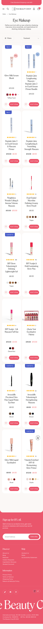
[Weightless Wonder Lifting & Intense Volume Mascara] (11, 179)
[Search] (8, 8)
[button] (6, 104)
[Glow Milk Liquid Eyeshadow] (11, 441)
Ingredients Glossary (9, 562)
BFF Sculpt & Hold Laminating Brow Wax (31, 266)
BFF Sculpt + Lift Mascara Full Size (12, 330)
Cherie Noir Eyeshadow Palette (31, 332)
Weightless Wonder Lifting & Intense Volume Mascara (11, 202)
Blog (4, 555)
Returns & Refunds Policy (11, 581)
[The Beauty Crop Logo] (21, 9)
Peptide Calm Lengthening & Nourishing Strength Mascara (31, 145)
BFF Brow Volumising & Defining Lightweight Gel (11, 267)
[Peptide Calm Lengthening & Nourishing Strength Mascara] (31, 123)
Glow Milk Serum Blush (11, 76)
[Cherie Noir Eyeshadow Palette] (31, 311)
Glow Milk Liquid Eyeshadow (11, 461)
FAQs (23, 555)
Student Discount (8, 564)
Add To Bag (14, 104)
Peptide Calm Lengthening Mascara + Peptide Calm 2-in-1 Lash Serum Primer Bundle (31, 82)
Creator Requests (8, 560)
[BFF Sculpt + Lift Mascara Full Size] (11, 311)
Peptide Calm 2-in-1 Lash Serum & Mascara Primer (11, 145)
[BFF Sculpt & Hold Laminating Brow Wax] (31, 245)
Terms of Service (8, 577)
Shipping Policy (8, 579)
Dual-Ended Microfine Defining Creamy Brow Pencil (31, 202)
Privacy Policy (7, 574)
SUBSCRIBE (33, 536)
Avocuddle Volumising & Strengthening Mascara (31, 398)
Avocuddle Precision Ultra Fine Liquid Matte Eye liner (11, 398)
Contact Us (25, 553)
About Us (6, 553)
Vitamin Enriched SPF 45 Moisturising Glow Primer (32, 464)
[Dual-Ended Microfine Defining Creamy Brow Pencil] (31, 179)
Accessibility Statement (29, 557)
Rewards (5, 557)
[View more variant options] (18, 94)
